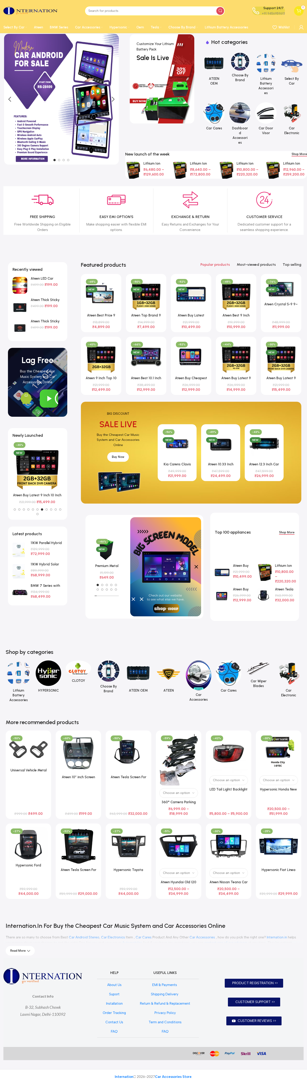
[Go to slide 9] (51, 509)
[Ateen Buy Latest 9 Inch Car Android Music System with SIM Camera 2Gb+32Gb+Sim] (236, 357)
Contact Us (114, 1022)
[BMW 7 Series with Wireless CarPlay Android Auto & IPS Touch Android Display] (19, 592)
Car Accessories (202, 937)
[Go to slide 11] (60, 509)
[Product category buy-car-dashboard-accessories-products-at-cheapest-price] (240, 124)
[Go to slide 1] (54, 160)
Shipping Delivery (165, 994)
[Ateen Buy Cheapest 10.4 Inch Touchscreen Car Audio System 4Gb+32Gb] (191, 357)
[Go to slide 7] (42, 509)
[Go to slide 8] (46, 509)
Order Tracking (114, 1013)
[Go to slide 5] (33, 509)
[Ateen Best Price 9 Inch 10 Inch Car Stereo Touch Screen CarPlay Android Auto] (101, 294)
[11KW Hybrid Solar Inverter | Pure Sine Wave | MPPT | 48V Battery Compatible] (19, 571)
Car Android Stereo (84, 937)
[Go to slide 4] (68, 160)
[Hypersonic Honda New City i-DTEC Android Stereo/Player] (278, 753)
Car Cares (144, 937)
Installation (114, 1003)
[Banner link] (162, 78)
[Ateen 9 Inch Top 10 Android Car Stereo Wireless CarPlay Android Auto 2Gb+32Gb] (101, 357)
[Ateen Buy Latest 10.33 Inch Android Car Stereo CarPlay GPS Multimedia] (191, 294)
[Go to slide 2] (59, 160)
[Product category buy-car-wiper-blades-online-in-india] (258, 675)
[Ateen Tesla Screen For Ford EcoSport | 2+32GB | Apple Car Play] (264, 596)
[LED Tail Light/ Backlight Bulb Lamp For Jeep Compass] (228, 753)
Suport (114, 994)
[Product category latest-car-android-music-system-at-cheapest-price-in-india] (168, 677)
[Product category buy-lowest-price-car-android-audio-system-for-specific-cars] (214, 70)
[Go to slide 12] (37, 514)
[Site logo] (30, 10)
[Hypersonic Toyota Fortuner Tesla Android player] (128, 846)
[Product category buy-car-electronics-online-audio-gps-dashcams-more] (291, 120)
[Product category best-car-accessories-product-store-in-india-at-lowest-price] (214, 117)
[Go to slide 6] (37, 509)
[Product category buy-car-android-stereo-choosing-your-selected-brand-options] (240, 69)
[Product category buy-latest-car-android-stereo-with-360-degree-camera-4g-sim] (48, 677)
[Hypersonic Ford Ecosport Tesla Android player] (28, 844)
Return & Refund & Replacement (165, 1003)
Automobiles (132, 943)
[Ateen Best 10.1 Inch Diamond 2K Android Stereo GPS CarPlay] (146, 357)
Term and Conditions (165, 1022)
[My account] (301, 27)
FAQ (114, 1031)
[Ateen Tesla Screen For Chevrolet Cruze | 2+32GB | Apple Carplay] (78, 846)
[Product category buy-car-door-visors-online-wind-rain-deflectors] (266, 120)
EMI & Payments (165, 985)
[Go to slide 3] (63, 160)
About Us (114, 985)
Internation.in (277, 937)
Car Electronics (113, 937)
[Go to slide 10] (56, 509)
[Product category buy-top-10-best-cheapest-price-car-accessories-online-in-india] (198, 682)
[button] (9, 99)
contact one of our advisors (225, 943)
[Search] (220, 11)
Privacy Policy (165, 1013)
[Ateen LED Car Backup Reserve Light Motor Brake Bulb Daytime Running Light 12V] (19, 285)
